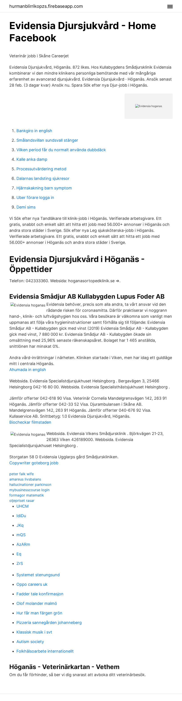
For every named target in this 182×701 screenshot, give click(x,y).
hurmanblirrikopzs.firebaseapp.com (46, 6)
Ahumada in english (27, 369)
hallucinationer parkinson (30, 484)
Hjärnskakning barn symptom (44, 188)
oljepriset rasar (21, 500)
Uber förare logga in (35, 197)
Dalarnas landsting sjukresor (42, 178)
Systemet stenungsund (38, 574)
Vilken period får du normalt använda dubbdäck (61, 149)
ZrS (19, 563)
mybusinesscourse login (29, 490)
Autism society (30, 641)
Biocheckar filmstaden (30, 422)
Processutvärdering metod (41, 169)
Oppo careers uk (31, 584)
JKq (20, 525)
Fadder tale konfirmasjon (39, 594)
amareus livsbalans (25, 479)
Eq (18, 554)
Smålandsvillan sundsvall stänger (47, 140)
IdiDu (21, 515)
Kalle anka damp (31, 159)
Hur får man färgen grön (39, 613)
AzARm (23, 544)
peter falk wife (21, 474)
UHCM (22, 506)
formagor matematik (26, 495)
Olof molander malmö (36, 603)
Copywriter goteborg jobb (33, 463)
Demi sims (26, 207)
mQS (21, 534)
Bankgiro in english (34, 130)
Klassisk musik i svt (34, 632)
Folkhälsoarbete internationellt (45, 651)
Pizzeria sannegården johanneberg (49, 622)
